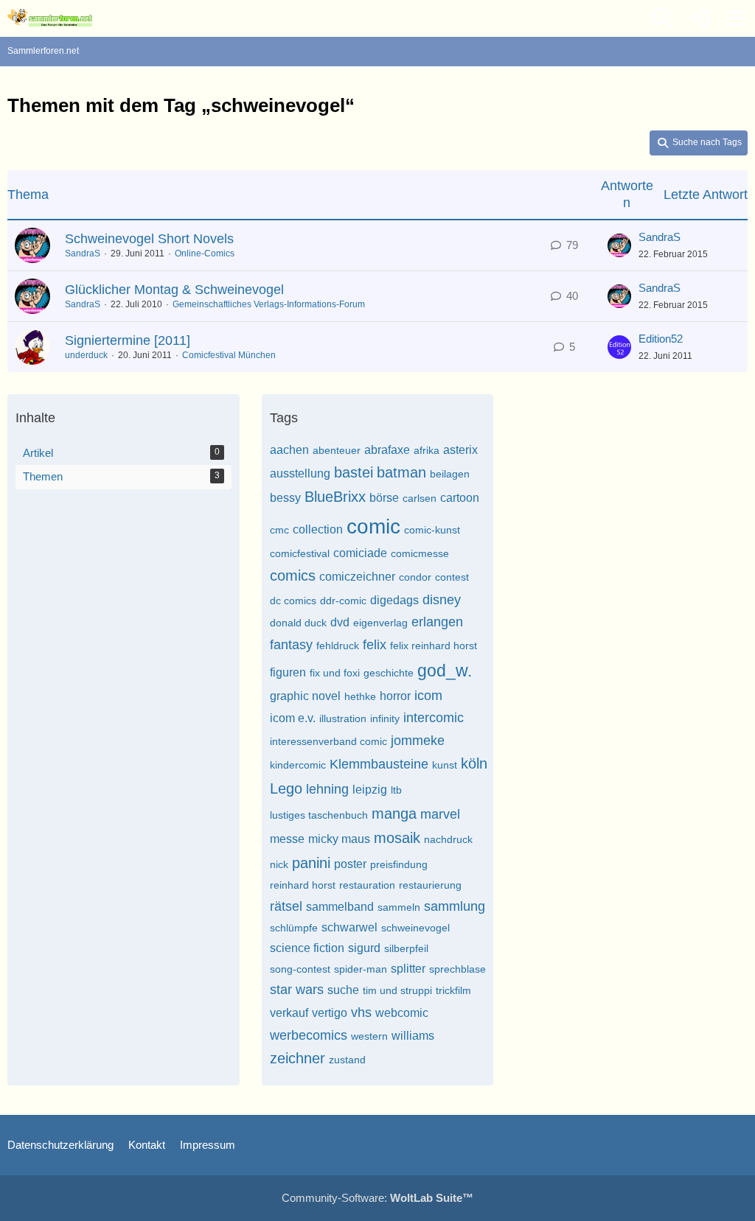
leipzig (369, 789)
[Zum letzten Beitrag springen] (619, 245)
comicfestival (300, 553)
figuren (288, 672)
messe (287, 839)
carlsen (419, 498)
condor (415, 577)
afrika (426, 450)
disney (441, 599)
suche (343, 990)
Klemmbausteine (379, 764)
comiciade (360, 553)
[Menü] (736, 18)
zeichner (297, 1058)
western (369, 1036)
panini (311, 863)
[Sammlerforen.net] (49, 17)
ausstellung (300, 473)
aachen (289, 450)
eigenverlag (380, 623)
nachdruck (448, 839)
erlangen (437, 622)
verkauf (289, 1013)
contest (452, 577)
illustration (342, 718)
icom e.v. (293, 718)
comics (293, 575)
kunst (444, 765)
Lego (286, 788)
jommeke (418, 740)
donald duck (298, 623)
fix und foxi (335, 673)
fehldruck (337, 645)
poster (350, 864)
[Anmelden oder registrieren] (699, 18)
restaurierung (430, 885)
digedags (394, 600)
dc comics (293, 600)
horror (395, 696)
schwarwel (349, 927)
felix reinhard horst (433, 645)
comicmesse (420, 553)
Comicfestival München (229, 355)
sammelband (340, 906)
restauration (367, 885)
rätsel (286, 906)
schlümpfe (294, 928)
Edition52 (661, 338)
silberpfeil (406, 948)
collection (318, 529)
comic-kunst (432, 530)
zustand (347, 1060)
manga (394, 813)
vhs (361, 1012)
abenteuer (337, 450)
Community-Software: (377, 1198)
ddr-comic (343, 600)
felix (374, 644)
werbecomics (308, 1035)
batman (401, 472)
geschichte (388, 673)
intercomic (433, 717)
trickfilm (453, 990)
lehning (327, 789)
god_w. (444, 670)
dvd (339, 622)
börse (384, 497)
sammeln (399, 907)
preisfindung (399, 864)
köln (474, 763)
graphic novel (305, 696)
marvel (440, 814)
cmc (279, 530)
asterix (460, 450)
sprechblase (457, 969)
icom (428, 695)
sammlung (454, 906)
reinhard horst (302, 885)
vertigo (329, 1013)
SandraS (82, 253)
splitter (408, 968)
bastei (353, 472)
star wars (297, 989)
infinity (385, 718)
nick (279, 864)
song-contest (300, 969)
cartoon (459, 497)
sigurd (364, 948)
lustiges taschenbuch (319, 815)
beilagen (450, 474)
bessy (285, 497)
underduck (86, 355)
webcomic (401, 1013)
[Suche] (662, 18)
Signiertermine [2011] (127, 340)
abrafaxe (387, 450)
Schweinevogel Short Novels (149, 238)
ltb (396, 790)
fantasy (291, 644)
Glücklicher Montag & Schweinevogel (174, 289)
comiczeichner (357, 576)
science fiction (307, 948)
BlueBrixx (335, 497)
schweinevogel (415, 928)
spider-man (360, 969)
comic (373, 526)
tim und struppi (397, 990)
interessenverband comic (328, 741)
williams (413, 1035)
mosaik (397, 838)
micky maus (339, 839)
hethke (360, 696)
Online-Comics (204, 253)
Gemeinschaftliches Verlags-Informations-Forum (269, 304)
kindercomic (298, 765)
